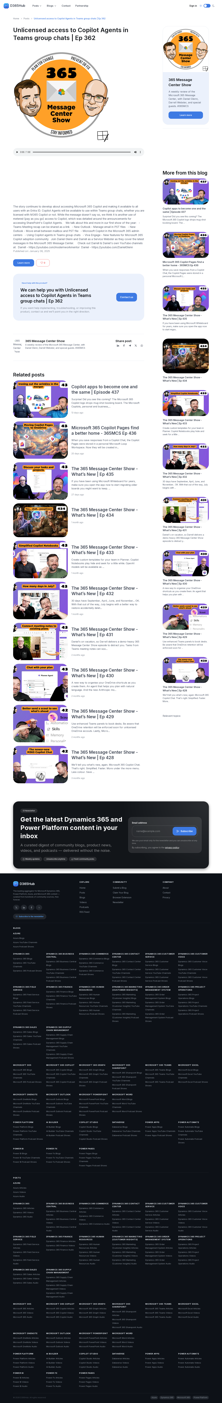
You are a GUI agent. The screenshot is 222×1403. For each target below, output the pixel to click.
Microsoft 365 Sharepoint (121, 1066)
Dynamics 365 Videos (23, 1212)
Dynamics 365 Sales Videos (26, 1278)
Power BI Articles (21, 1377)
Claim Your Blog (120, 892)
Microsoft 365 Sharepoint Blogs (127, 1072)
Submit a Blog (119, 887)
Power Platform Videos (24, 1363)
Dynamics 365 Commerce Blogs (94, 958)
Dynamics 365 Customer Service (160, 955)
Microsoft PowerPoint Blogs (92, 1099)
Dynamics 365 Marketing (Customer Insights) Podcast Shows (125, 1017)
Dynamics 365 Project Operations (191, 988)
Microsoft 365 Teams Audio (158, 1317)
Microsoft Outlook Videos (58, 1342)
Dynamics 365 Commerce (94, 954)
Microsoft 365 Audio (22, 1317)
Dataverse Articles (121, 1358)
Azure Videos (19, 1192)
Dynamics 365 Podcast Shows (27, 970)
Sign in (193, 5)
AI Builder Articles (54, 1358)
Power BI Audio (20, 1386)
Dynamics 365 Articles (23, 1208)
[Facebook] (124, 345)
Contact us (126, 297)
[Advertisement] (78, 181)
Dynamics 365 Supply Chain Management (58, 1028)
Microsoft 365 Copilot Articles (60, 1308)
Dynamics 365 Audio (23, 1216)
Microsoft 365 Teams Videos (158, 1313)
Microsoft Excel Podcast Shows (193, 1082)
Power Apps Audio (154, 1367)
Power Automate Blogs (189, 1127)
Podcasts (84, 907)
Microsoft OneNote (25, 1094)
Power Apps (152, 1122)
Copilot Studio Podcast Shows (93, 1139)
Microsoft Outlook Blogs (57, 1099)
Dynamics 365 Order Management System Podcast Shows (159, 1017)
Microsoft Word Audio (122, 1346)
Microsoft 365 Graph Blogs (92, 1070)
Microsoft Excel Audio (188, 1317)
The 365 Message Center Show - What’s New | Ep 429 (182, 635)
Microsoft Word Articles (123, 1338)
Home (16, 18)
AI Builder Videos (54, 1363)
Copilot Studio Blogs (88, 1127)
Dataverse (118, 1122)
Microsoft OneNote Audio (25, 1346)
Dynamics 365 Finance (59, 987)
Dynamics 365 (21, 954)
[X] (135, 345)
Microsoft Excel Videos (189, 1313)
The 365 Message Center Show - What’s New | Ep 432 (182, 475)
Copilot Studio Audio (88, 1367)
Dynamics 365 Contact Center (126, 955)
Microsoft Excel (188, 1065)
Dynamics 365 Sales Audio (25, 1283)
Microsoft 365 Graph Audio (92, 1317)
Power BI (18, 1148)
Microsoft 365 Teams (158, 1065)
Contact (66, 5)
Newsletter (118, 902)
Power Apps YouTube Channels (160, 1131)
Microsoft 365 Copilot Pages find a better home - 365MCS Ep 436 (183, 263)
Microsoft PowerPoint (93, 1094)
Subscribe (187, 831)
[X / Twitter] (16, 907)
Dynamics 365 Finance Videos (60, 1245)
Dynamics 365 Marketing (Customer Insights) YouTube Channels (126, 1006)
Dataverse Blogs (120, 1127)
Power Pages (87, 1148)
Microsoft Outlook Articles (58, 1338)
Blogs (50, 5)
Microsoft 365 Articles (23, 1308)
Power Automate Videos (189, 1363)
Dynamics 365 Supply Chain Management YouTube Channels (59, 1046)
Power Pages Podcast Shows (93, 1165)
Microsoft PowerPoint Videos (92, 1342)
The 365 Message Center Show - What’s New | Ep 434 (182, 379)
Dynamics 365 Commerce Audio (94, 1224)
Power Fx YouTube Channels (60, 1157)
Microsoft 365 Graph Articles (92, 1308)
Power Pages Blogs (88, 1153)
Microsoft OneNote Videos (25, 1342)
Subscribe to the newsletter (31, 916)
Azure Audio (19, 1196)
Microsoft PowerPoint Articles (93, 1338)
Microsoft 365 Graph (92, 1065)
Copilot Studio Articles (89, 1358)
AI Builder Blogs (53, 1127)
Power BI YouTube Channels (26, 1157)
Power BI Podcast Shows (25, 1162)
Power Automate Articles (190, 1358)
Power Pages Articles (89, 1377)
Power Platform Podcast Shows (28, 1139)
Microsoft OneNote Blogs (25, 1099)
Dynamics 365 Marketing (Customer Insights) (127, 988)
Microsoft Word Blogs (122, 1099)
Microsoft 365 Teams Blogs (158, 1070)
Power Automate (188, 1122)
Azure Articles (19, 1188)
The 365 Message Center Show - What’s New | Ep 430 (182, 582)
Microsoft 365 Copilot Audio (59, 1317)
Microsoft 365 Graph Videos (92, 1313)
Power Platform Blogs (23, 1127)
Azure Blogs (18, 938)
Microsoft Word (122, 1094)
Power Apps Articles (154, 1358)
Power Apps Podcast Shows (158, 1135)
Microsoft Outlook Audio (57, 1346)
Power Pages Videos (89, 1382)
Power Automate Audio (189, 1367)
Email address (139, 822)
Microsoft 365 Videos (23, 1313)
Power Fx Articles (54, 1377)
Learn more (24, 262)
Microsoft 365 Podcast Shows (27, 1082)
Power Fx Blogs (53, 1153)
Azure (16, 933)
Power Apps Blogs (153, 1127)
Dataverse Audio (120, 1367)
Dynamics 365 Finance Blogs (60, 991)
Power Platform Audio (23, 1367)
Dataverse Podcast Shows (124, 1135)
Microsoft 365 (22, 1065)
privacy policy (172, 847)
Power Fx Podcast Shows (58, 1162)
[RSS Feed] (39, 907)
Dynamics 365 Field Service (24, 988)
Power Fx (51, 1148)
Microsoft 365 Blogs (22, 1070)
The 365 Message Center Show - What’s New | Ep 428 (182, 689)
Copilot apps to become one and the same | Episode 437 (184, 210)
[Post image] (40, 399)
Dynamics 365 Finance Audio (60, 1249)
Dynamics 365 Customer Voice (193, 955)
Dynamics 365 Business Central (60, 955)
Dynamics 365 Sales (25, 1027)
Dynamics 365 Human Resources (91, 988)
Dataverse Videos (120, 1363)
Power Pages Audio (88, 1386)
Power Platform (23, 1122)
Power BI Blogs (20, 1153)
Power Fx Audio (53, 1386)
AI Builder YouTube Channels (60, 1131)
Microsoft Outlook (58, 1094)
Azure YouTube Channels (25, 942)
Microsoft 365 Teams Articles (159, 1308)
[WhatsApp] (141, 345)
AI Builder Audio (53, 1367)
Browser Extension (122, 897)
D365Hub (17, 6)
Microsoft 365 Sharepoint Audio (127, 1327)
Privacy (166, 897)
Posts (35, 5)
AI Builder (52, 1122)
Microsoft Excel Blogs (188, 1070)
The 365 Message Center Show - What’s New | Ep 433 (182, 422)
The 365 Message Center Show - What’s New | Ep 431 (182, 528)
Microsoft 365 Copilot (60, 1065)
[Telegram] (130, 345)
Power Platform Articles (24, 1358)
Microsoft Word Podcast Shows (127, 1111)
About (166, 887)
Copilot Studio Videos (89, 1363)
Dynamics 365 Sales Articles (26, 1274)
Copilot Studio (88, 1122)
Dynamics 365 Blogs (22, 958)
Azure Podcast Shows (23, 946)
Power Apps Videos (154, 1363)
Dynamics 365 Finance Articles (61, 1241)
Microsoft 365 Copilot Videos (60, 1313)
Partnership (81, 5)
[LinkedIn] (118, 345)
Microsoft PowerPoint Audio (92, 1346)
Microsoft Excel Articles (189, 1308)
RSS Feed (84, 912)
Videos (83, 902)
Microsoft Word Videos (123, 1342)
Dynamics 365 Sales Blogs (25, 1032)
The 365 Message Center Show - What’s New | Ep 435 (182, 317)
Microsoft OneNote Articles (26, 1338)
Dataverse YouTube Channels (126, 1131)
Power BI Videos (21, 1382)
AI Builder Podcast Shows (58, 1135)
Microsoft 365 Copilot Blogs (59, 1070)
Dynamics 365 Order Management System (158, 988)
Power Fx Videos (54, 1382)
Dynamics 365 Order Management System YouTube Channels (159, 1006)
